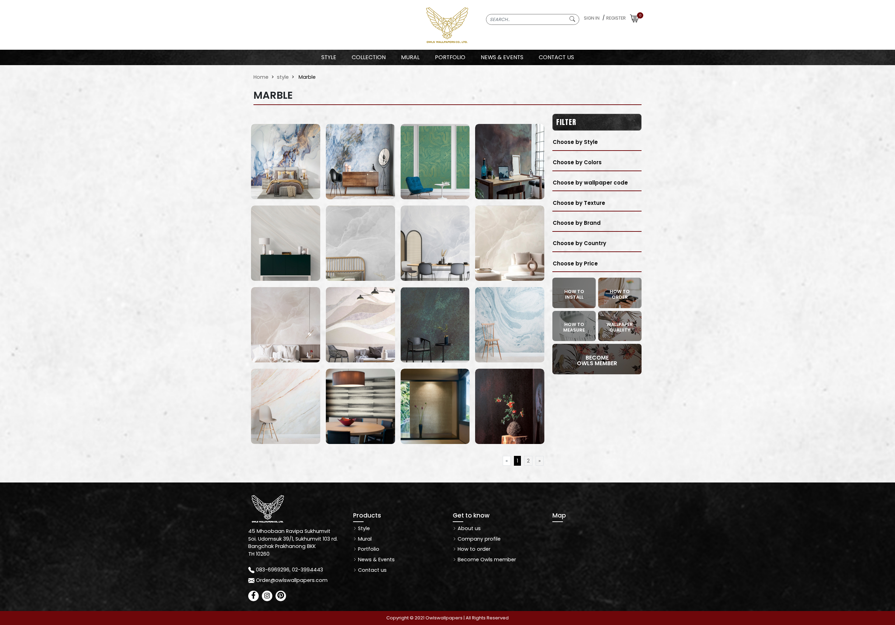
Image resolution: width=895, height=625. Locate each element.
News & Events (376, 559)
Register (616, 18)
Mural (364, 538)
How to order (473, 549)
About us (468, 528)
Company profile (478, 538)
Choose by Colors (577, 162)
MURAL (410, 57)
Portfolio (368, 549)
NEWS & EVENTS (502, 57)
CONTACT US (556, 57)
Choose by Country (579, 243)
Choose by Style (575, 142)
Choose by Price (575, 263)
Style (328, 57)
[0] (634, 18)
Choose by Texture (579, 203)
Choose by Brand (577, 223)
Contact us (372, 570)
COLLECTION (369, 57)
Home (260, 77)
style (283, 77)
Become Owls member (486, 559)
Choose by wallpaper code (590, 182)
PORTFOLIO (450, 57)
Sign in (592, 18)
